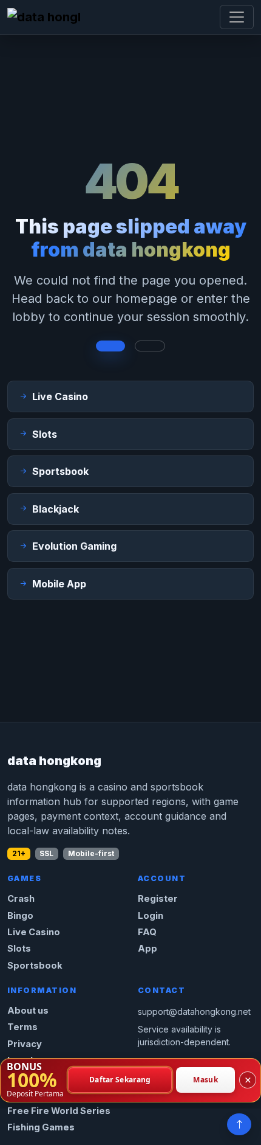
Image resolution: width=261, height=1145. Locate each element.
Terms (22, 1027)
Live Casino (33, 932)
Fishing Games (41, 1127)
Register (158, 898)
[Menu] (237, 17)
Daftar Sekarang (120, 1080)
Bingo (20, 915)
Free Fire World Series (58, 1110)
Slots (19, 948)
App (147, 948)
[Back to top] (239, 1124)
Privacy (24, 1044)
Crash (21, 898)
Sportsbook (35, 965)
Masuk (205, 1080)
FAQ (147, 932)
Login (150, 915)
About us (28, 1010)
